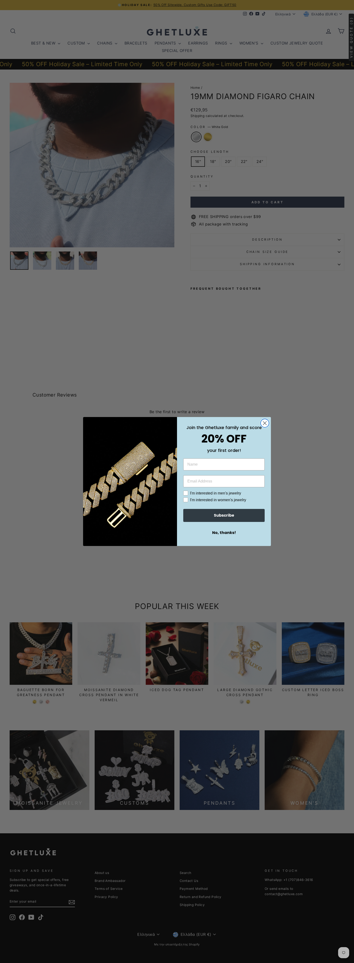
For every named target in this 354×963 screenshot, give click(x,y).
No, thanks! (224, 532)
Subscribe (224, 515)
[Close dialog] (265, 423)
